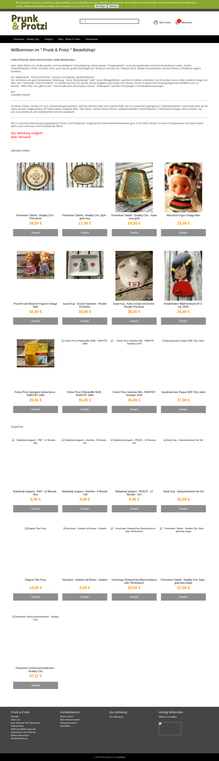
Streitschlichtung (19, 738)
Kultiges (49, 39)
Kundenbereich (70, 712)
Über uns (15, 719)
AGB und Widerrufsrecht (23, 729)
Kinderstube (92, 39)
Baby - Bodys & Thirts (69, 39)
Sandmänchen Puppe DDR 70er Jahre (183, 392)
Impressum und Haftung (23, 732)
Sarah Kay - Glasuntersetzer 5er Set (183, 491)
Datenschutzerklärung (82, 6)
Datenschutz (17, 726)
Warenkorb (186, 22)
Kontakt (15, 716)
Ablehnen (113, 6)
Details (35, 232)
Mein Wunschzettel (70, 719)
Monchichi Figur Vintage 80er (183, 215)
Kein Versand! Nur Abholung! (25, 723)
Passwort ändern (68, 723)
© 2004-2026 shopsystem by (109, 757)
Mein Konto (165, 22)
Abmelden (65, 726)
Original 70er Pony (35, 579)
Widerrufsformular (20, 735)
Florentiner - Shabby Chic (26, 39)
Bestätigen (101, 6)
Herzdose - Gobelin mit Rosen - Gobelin (85, 579)
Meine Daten (66, 716)
